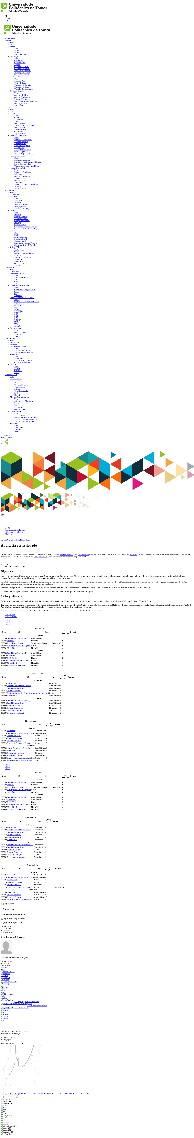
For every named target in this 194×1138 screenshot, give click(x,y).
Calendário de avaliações (14, 532)
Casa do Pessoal (20, 225)
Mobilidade (14, 354)
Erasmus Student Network (23, 352)
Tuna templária (19, 387)
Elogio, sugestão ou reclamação (42, 1093)
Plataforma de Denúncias (17, 1093)
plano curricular (83, 555)
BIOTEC (17, 304)
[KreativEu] (5, 1014)
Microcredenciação (21, 129)
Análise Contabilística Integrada (18, 748)
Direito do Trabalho (14, 705)
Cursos (12, 113)
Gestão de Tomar (20, 83)
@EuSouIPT (14, 247)
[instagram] (7, 1097)
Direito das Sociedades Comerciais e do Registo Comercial (28, 693)
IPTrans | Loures (20, 144)
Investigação (9, 267)
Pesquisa (7, 435)
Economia (10, 641)
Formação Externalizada (18, 136)
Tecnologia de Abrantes (22, 85)
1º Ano (7, 620)
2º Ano (7, 622)
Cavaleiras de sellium (21, 391)
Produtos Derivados (14, 741)
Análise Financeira (13, 683)
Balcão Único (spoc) (21, 209)
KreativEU (14, 344)
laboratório (133, 555)
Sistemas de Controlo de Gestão (18, 743)
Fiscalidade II (12, 696)
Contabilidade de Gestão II (16, 703)
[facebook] (3, 1097)
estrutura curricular (66, 555)
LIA (15, 283)
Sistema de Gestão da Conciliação (26, 229)
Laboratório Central (17, 273)
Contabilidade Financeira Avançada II (20, 733)
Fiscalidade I (11, 655)
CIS (15, 308)
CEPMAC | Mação (21, 152)
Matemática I (11, 648)
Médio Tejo (14, 423)
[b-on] (3, 1020)
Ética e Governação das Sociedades (19, 760)
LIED (16, 316)
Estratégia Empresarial (15, 738)
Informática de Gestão (15, 643)
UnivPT (8, 40)
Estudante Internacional (18, 346)
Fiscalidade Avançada (14, 755)
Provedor (17, 202)
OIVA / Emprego (20, 263)
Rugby (16, 393)
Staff (11, 231)
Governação (14, 57)
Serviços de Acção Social (23, 103)
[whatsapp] (24, 1097)
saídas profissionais (40, 557)
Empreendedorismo (14, 895)
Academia (18, 334)
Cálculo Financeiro (14, 691)
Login (7, 18)
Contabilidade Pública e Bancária (19, 686)
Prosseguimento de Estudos (15, 530)
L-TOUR (17, 320)
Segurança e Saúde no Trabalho (25, 227)
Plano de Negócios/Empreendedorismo (21, 758)
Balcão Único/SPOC (21, 188)
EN (6, 20)
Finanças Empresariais (15, 708)
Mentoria (17, 255)
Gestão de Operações (14, 710)
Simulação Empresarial (15, 897)
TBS (16, 336)
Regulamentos (19, 178)
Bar (15, 405)
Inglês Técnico (12, 658)
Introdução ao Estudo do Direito (18, 660)
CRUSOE (18, 371)
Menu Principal (6, 437)
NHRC (17, 322)
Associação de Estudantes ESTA (26, 419)
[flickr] (20, 1097)
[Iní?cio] (24, 12)
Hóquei (17, 395)
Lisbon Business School (22, 164)
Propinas (17, 186)
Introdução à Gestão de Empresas (19, 646)
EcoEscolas (18, 261)
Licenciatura (18, 119)
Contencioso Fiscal (14, 736)
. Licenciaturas (24, 540)
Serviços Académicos (22, 97)
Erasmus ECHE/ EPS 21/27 (24, 361)
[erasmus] (4, 1016)
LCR (16, 314)
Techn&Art (18, 296)
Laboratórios (18, 105)
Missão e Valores (20, 55)
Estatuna (17, 389)
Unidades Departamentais (23, 89)
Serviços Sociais (20, 180)
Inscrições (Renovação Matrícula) (26, 184)
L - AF (7, 528)
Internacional (10, 338)
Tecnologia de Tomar (21, 87)
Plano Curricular (11, 617)
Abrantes (17, 429)
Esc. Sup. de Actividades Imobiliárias (27, 162)
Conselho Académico (22, 69)
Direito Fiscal (12, 880)
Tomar (16, 431)
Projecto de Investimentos (16, 713)
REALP (13, 365)
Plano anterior (10, 615)
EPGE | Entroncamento (22, 150)
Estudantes (14, 196)
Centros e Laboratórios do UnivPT (22, 298)
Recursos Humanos (21, 99)
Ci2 (15, 294)
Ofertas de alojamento (22, 409)
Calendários (18, 174)
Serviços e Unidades (17, 91)
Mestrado (17, 121)
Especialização (19, 134)
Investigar (17, 223)
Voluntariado (18, 259)
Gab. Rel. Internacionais (23, 363)
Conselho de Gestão (21, 67)
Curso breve (18, 132)
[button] (1, 1136)
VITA (16, 324)
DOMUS (17, 310)
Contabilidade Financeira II (16, 653)
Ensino (7, 107)
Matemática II (12, 663)
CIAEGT (17, 306)
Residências (18, 407)
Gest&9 (17, 326)
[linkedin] (16, 1097)
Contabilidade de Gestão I (16, 688)
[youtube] (11, 1097)
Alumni (17, 265)
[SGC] (3, 1012)
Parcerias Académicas (17, 156)
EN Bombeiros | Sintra (22, 146)
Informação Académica (18, 168)
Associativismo (15, 411)
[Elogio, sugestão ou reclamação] (7, 1000)
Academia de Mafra (21, 142)
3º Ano (7, 625)
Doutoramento (19, 123)
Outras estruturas (16, 328)
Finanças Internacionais (15, 753)
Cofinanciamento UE (21, 75)
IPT (2, 34)
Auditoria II (11, 750)
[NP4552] (5, 1010)
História (12, 46)
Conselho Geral (19, 63)
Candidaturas (10, 38)
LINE (16, 318)
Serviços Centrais (20, 217)
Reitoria (17, 65)
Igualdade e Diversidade (23, 257)
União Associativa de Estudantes (25, 417)
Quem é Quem (84, 1093)
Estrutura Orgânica (67, 1093)
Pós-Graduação (19, 127)
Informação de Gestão (22, 73)
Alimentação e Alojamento (19, 397)
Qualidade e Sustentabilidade (24, 253)
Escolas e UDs (15, 77)
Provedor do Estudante (22, 71)
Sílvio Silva (57, 887)
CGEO (16, 292)
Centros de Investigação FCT (20, 286)
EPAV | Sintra (19, 148)
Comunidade (9, 190)
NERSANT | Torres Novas (24, 154)
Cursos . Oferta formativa (10, 540)
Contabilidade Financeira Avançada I (20, 701)
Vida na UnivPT (11, 375)
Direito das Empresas (14, 837)
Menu (12, 42)
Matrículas (18, 182)
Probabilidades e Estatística (16, 665)
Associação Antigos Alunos (24, 421)
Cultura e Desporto (16, 381)
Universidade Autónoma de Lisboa (26, 166)
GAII (16, 281)
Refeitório (17, 403)
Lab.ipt (16, 279)
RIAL (16, 373)
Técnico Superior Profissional (24, 125)
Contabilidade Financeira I (16, 638)
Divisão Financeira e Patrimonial (25, 101)
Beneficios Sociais (20, 239)
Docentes (13, 211)
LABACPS (18, 312)
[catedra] (4, 1018)
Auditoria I (11, 731)
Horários (8, 534)
